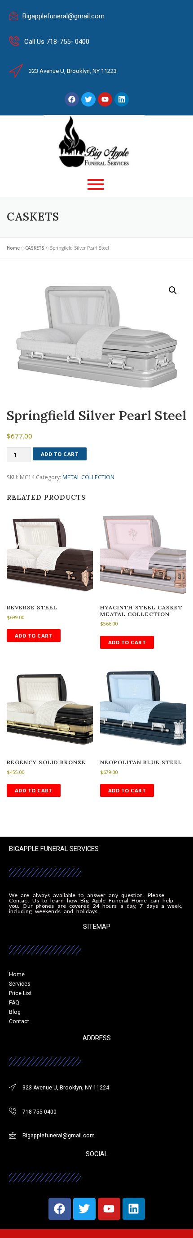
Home (13, 248)
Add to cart (60, 454)
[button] (173, 290)
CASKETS (34, 248)
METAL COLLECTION (88, 477)
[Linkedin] (121, 99)
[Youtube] (105, 99)
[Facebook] (72, 99)
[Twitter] (88, 99)
